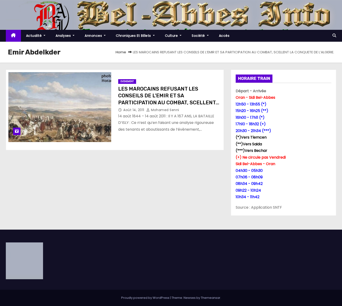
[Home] (13, 36)
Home (121, 52)
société (199, 35)
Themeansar (210, 298)
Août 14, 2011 (134, 110)
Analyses (64, 35)
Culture (172, 35)
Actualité (34, 35)
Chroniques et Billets (134, 35)
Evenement (127, 81)
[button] (334, 35)
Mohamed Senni (164, 110)
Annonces (94, 35)
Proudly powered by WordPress (145, 298)
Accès (224, 35)
